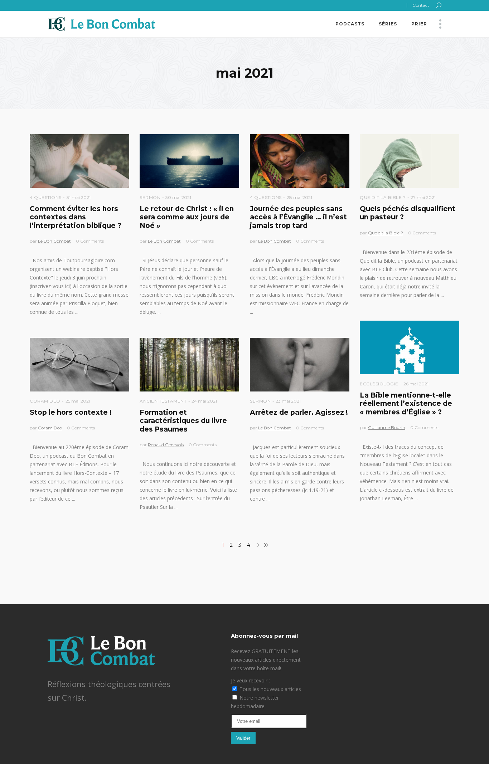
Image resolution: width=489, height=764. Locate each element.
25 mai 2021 (78, 401)
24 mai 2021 (204, 401)
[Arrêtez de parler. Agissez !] (299, 364)
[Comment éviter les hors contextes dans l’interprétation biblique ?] (79, 161)
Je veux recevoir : (250, 680)
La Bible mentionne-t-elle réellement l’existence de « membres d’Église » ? (406, 403)
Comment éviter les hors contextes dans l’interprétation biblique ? (75, 217)
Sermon (150, 197)
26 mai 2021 (416, 383)
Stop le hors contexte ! (71, 412)
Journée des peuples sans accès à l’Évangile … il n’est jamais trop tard (298, 217)
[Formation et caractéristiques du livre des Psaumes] (189, 364)
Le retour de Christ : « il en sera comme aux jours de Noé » (187, 217)
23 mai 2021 (288, 401)
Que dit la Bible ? (383, 197)
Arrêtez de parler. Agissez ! (299, 412)
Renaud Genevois (166, 444)
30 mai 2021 (178, 197)
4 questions (46, 197)
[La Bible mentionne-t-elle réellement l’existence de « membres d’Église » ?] (409, 347)
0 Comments (90, 241)
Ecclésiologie (379, 383)
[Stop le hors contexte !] (79, 364)
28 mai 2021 (299, 197)
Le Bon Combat (54, 241)
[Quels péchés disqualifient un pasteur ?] (409, 161)
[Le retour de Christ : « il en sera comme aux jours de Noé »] (189, 161)
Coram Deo (45, 401)
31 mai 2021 (79, 197)
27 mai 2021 (423, 197)
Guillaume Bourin (386, 427)
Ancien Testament (163, 401)
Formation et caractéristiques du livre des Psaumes (183, 420)
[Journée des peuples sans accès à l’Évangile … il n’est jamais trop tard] (299, 161)
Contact (420, 5)
